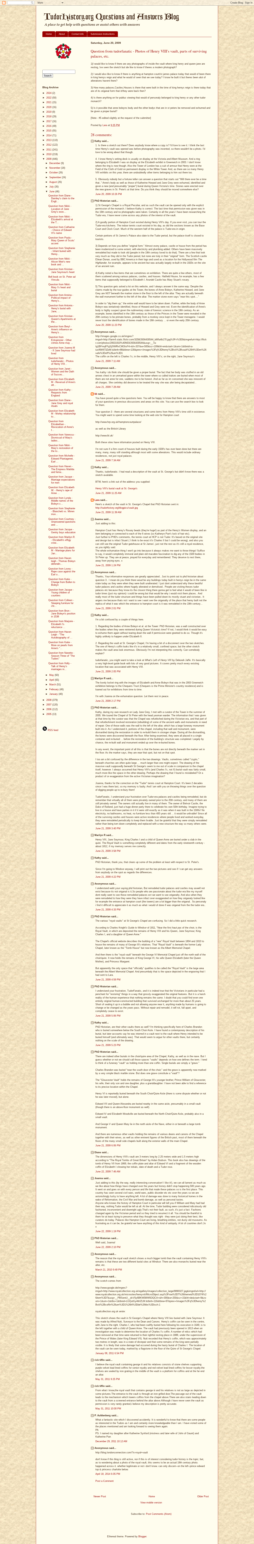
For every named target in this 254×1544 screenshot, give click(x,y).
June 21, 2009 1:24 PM (107, 565)
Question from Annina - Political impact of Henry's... (60, 298)
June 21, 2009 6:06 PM (107, 1145)
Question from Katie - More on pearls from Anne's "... (60, 645)
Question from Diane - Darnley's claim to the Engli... (61, 198)
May (52, 675)
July (51, 186)
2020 (49, 107)
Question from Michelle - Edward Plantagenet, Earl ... (61, 458)
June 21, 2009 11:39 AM (108, 512)
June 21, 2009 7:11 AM (107, 361)
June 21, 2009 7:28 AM (107, 387)
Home (49, 34)
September (55, 177)
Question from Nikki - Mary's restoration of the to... (60, 448)
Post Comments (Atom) (158, 1514)
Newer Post (100, 1496)
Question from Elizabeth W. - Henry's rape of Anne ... (61, 490)
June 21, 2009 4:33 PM (107, 909)
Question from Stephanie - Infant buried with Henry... (61, 251)
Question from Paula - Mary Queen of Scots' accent (61, 240)
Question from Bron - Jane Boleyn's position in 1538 (61, 613)
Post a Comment (104, 1481)
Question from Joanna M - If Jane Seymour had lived (61, 350)
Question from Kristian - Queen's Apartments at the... (62, 319)
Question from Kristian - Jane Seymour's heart (61, 271)
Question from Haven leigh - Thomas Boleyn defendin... (61, 561)
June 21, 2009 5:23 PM (107, 1045)
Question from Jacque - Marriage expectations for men (61, 479)
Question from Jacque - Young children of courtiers (61, 592)
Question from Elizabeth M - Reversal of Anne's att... (61, 382)
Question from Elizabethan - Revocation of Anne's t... (61, 425)
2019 (49, 111)
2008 (49, 700)
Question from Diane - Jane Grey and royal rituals (60, 403)
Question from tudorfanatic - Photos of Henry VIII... (61, 361)
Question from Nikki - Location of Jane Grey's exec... (59, 209)
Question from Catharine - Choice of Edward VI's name (61, 230)
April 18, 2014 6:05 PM (107, 1474)
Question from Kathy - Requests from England (60, 392)
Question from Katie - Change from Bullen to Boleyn (61, 582)
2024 (49, 93)
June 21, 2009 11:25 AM (108, 493)
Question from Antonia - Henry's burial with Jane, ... (61, 308)
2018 (49, 116)
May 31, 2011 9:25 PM (107, 1379)
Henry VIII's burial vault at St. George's (116, 488)
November (55, 167)
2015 (49, 130)
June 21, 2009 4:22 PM (107, 876)
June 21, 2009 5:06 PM (107, 1015)
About (62, 34)
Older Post (203, 1496)
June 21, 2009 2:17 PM (107, 700)
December (55, 163)
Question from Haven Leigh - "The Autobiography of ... (60, 634)
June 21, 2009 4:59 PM (107, 979)
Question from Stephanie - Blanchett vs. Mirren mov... (61, 511)
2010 (49, 154)
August (53, 182)
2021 (49, 102)
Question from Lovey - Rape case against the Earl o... (61, 571)
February (54, 689)
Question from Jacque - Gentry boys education (61, 531)
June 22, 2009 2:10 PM (107, 1247)
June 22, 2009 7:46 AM (107, 1171)
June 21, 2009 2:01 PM (107, 608)
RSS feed (52, 730)
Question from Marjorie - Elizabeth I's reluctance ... (61, 624)
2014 (49, 135)
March (53, 684)
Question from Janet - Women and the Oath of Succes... (61, 371)
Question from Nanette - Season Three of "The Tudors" (61, 655)
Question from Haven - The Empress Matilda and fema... (61, 469)
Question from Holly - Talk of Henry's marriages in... (59, 666)
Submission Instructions (103, 34)
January (54, 694)
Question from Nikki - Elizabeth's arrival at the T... (60, 219)
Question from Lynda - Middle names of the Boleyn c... (60, 501)
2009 (49, 159)
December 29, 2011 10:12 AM (111, 1441)
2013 (49, 140)
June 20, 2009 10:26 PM (108, 194)
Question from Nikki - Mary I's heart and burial (59, 287)
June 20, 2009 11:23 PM (108, 325)
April (52, 679)
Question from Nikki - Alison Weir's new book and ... (59, 261)
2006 (49, 709)
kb (95, 393)
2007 (49, 704)
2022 (49, 97)
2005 (49, 714)
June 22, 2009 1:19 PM (107, 1231)
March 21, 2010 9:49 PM (108, 1269)
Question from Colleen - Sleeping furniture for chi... (61, 603)
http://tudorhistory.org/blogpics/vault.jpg (116, 507)
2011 (49, 149)
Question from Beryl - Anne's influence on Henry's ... (60, 329)
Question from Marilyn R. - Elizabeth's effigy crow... (61, 540)
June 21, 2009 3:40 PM (107, 828)
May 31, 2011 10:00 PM (108, 1408)
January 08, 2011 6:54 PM (109, 1353)
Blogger (142, 1536)
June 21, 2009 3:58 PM (107, 851)
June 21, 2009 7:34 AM (107, 460)
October (54, 172)
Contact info (78, 34)
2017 (49, 121)
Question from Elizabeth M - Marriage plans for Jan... (61, 550)
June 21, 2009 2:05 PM (107, 671)
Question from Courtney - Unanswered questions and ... (61, 522)
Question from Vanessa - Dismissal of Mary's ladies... (61, 437)
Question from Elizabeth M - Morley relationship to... (62, 413)
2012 (49, 144)
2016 (49, 126)
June (52, 191)
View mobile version (151, 1502)
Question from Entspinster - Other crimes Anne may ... (60, 340)
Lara (96, 500)
